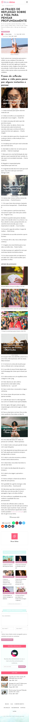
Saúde (14, 711)
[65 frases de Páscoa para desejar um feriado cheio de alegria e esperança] (20, 590)
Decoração (7, 708)
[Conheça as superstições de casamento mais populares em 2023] (8, 574)
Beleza (7, 704)
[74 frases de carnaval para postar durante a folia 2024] (14, 320)
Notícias (22, 708)
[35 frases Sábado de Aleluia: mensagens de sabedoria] (8, 590)
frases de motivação (17, 512)
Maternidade (15, 708)
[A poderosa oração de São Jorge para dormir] (8, 559)
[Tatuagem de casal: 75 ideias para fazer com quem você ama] (4, 685)
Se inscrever (22, 666)
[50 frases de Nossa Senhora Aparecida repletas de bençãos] (14, 298)
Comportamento (5, 31)
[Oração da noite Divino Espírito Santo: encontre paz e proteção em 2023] (20, 574)
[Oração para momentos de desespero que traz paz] (20, 559)
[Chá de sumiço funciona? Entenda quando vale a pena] (4, 692)
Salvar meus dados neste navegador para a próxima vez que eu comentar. (14, 635)
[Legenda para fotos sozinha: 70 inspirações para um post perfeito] (4, 678)
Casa (11, 704)
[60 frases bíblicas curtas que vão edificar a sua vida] (14, 275)
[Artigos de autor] (14, 536)
